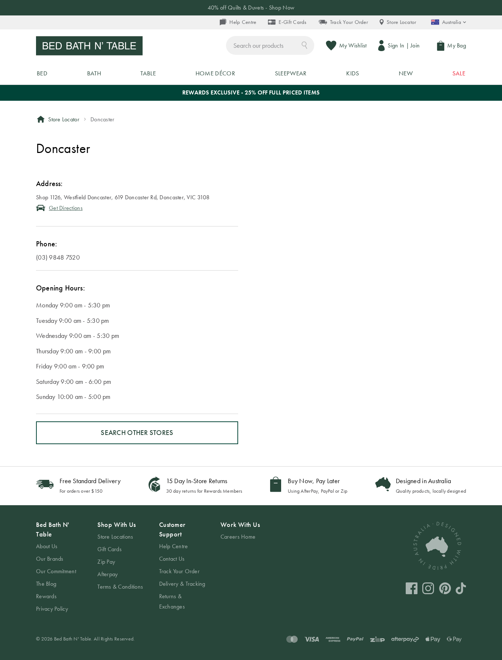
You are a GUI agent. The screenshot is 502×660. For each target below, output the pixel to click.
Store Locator (401, 22)
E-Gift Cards (292, 22)
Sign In (396, 45)
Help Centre (242, 22)
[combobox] (270, 45)
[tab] (59, 567)
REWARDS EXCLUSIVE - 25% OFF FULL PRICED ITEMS (251, 92)
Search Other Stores (137, 432)
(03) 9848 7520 (58, 257)
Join (415, 45)
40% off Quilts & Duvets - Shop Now (251, 7)
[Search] (304, 45)
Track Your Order (349, 22)
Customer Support (172, 529)
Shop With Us (116, 524)
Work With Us (240, 524)
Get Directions (66, 208)
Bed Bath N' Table (52, 529)
